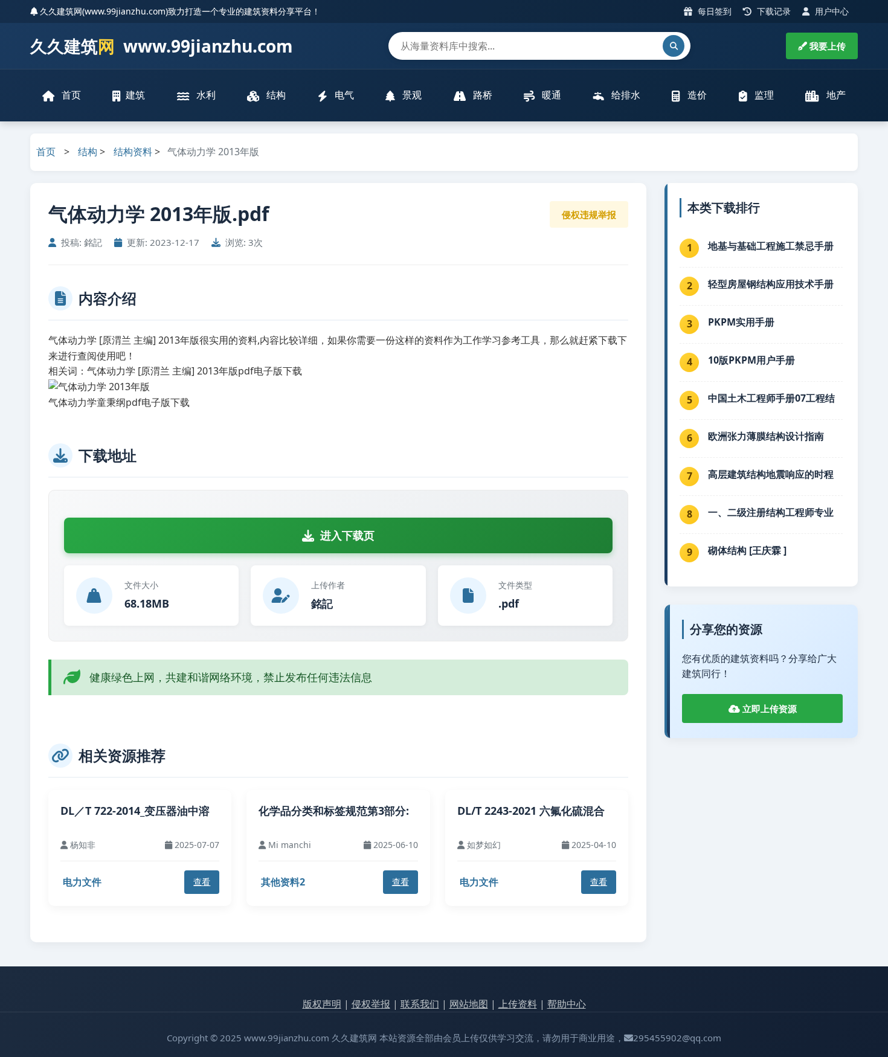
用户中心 (830, 11)
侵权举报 (371, 1003)
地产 (835, 94)
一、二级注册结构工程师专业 (771, 512)
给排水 (624, 94)
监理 (763, 94)
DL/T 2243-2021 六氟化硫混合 (531, 810)
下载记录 (772, 11)
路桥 (481, 94)
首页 (70, 94)
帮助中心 (566, 1003)
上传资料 (517, 1003)
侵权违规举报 (589, 214)
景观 (411, 94)
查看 (201, 881)
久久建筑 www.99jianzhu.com (161, 45)
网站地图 (468, 1003)
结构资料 (133, 151)
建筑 (135, 94)
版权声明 (322, 1003)
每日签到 (713, 11)
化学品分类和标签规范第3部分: (334, 810)
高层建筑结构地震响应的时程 (771, 474)
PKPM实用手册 (741, 322)
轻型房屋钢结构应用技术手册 (771, 284)
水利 (205, 94)
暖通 (550, 94)
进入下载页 (347, 535)
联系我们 (420, 1003)
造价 (696, 94)
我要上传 (826, 46)
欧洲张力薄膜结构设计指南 (766, 436)
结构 (275, 94)
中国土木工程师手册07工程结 (771, 398)
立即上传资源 (768, 708)
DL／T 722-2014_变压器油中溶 (135, 810)
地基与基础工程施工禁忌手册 (771, 245)
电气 (343, 94)
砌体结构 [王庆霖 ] (747, 550)
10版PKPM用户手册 (751, 360)
